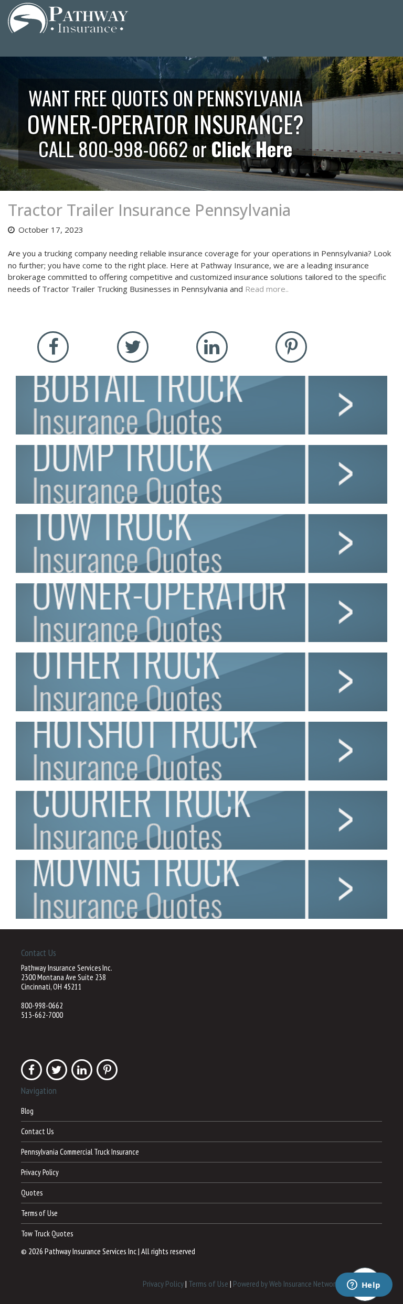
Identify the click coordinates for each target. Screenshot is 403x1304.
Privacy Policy (40, 1172)
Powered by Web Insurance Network (285, 1283)
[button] (201, 124)
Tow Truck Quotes (47, 1233)
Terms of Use (39, 1213)
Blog (27, 1111)
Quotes (32, 1193)
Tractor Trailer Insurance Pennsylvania (149, 210)
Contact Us (37, 1131)
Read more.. (267, 289)
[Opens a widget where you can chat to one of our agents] (364, 1286)
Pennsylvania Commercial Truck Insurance (80, 1152)
